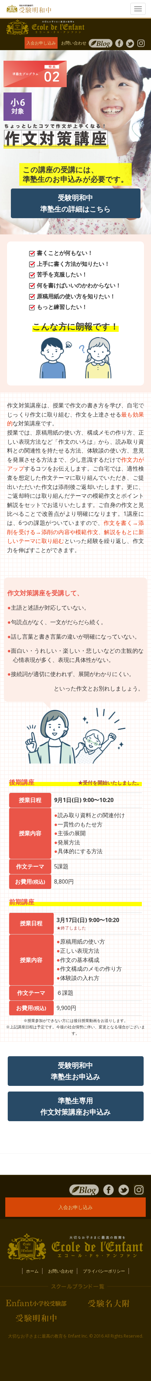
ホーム (32, 1271)
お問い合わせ (73, 43)
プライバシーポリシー (104, 1271)
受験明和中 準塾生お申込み (75, 1070)
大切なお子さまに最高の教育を (37, 1336)
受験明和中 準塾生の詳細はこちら (75, 203)
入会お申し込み (41, 43)
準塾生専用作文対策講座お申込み (75, 1106)
